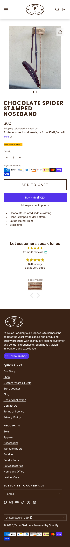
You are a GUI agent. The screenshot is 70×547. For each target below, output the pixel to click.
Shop (7, 377)
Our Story (9, 371)
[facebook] (5, 502)
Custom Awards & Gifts (17, 382)
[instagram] (11, 502)
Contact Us (10, 405)
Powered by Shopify (46, 525)
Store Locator (12, 388)
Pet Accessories (13, 465)
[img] (35, 248)
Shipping (8, 128)
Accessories (11, 442)
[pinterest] (34, 502)
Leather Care (11, 477)
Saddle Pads (11, 460)
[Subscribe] (59, 494)
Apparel (8, 437)
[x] (28, 502)
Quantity (8, 151)
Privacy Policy (12, 417)
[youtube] (17, 502)
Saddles (8, 454)
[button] (6, 9)
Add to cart (35, 185)
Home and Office (14, 471)
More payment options (35, 205)
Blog (6, 394)
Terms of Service (14, 411)
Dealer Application (15, 400)
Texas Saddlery (23, 525)
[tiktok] (22, 502)
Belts (6, 431)
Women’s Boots (13, 448)
